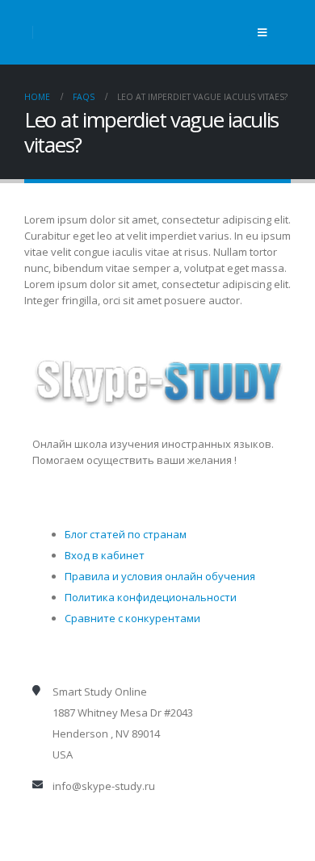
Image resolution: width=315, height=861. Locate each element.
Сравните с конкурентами (132, 618)
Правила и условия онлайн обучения (160, 576)
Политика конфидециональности (151, 597)
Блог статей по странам (126, 534)
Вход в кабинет (105, 555)
